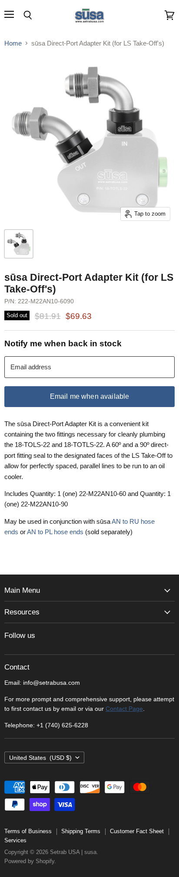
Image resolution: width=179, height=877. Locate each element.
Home (13, 43)
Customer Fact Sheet (137, 831)
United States (40, 757)
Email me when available (89, 396)
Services (15, 840)
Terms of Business (28, 831)
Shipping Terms (80, 831)
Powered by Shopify (29, 861)
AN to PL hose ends (55, 531)
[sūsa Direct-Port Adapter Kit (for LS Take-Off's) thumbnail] (19, 244)
